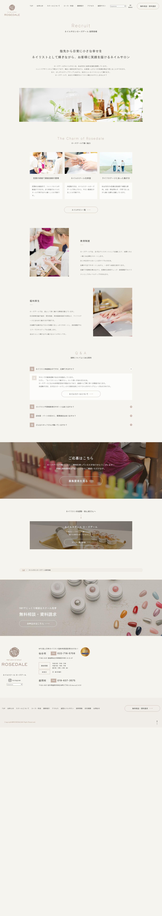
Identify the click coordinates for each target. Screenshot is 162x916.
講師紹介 (80, 6)
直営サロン (102, 6)
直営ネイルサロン (67, 708)
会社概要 (88, 708)
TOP (31, 6)
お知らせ (40, 6)
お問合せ (96, 708)
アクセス (90, 6)
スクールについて (53, 6)
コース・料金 (68, 6)
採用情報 (79, 708)
